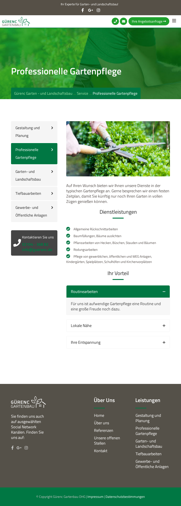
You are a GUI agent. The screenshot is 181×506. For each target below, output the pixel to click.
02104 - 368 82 (35, 244)
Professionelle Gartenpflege (26, 153)
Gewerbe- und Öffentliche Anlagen (31, 211)
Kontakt (100, 451)
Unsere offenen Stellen (107, 440)
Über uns (101, 423)
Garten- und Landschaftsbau (28, 175)
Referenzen (103, 430)
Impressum (95, 496)
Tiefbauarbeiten (28, 193)
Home (99, 415)
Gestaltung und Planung (27, 131)
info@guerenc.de (37, 250)
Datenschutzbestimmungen (125, 496)
